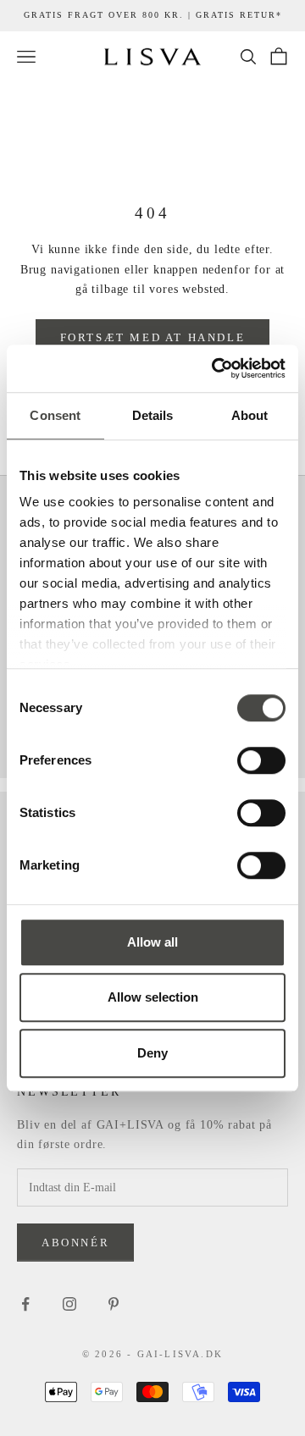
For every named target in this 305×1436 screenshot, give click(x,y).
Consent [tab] (55, 415)
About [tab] (250, 415)
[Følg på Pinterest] (113, 1303)
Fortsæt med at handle (153, 337)
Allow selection (153, 997)
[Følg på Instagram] (69, 1303)
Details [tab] (153, 415)
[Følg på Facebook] (25, 1303)
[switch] (261, 760)
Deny (152, 1053)
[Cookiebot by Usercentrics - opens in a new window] (215, 368)
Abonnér (75, 1242)
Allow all (152, 942)
